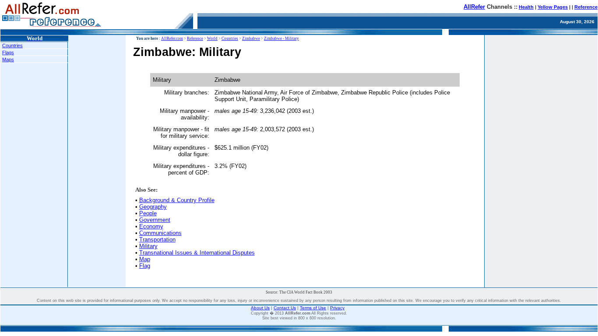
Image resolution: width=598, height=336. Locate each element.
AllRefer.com (172, 38)
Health (526, 7)
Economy (151, 226)
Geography (153, 206)
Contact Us (285, 307)
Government (154, 220)
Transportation (157, 239)
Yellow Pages (553, 7)
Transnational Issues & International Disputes (197, 252)
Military (148, 246)
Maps (8, 59)
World (212, 38)
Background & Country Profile (177, 200)
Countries (12, 45)
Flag (144, 265)
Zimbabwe (251, 38)
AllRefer (474, 7)
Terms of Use (313, 307)
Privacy (337, 307)
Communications (160, 233)
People (148, 213)
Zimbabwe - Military (281, 38)
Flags (8, 52)
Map (144, 259)
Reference (586, 7)
